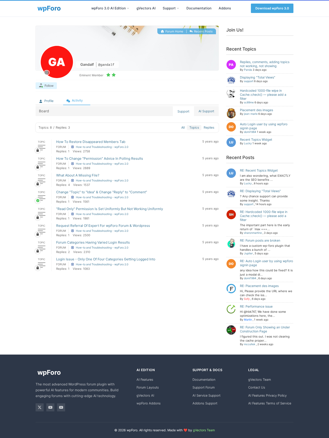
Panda (248, 69)
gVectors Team (259, 379)
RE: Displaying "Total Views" (260, 191)
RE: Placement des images (259, 286)
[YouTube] (50, 407)
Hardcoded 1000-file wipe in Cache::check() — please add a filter (263, 94)
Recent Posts (203, 31)
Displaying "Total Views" (257, 77)
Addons (225, 8)
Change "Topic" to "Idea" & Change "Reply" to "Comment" (101, 192)
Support (169, 8)
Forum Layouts (148, 387)
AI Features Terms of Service (269, 403)
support (248, 81)
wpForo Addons (149, 403)
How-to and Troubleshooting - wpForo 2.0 (102, 147)
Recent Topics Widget (256, 139)
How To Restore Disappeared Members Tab (90, 142)
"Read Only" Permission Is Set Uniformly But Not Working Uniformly (109, 209)
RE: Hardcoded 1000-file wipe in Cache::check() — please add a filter (263, 216)
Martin (248, 319)
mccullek (249, 344)
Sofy (247, 298)
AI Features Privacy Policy (267, 395)
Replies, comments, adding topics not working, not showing (264, 64)
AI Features (145, 379)
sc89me (249, 102)
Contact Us (256, 387)
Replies (209, 127)
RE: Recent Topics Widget (259, 170)
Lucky (248, 143)
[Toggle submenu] (128, 8)
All (183, 127)
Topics (194, 127)
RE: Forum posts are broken (260, 240)
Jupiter (248, 253)
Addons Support (204, 403)
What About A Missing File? (77, 175)
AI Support (206, 111)
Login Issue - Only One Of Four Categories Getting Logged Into (105, 259)
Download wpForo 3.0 (272, 8)
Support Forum (203, 387)
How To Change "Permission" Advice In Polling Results (99, 158)
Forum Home (173, 31)
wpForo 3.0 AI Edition (108, 8)
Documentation (199, 8)
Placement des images (256, 110)
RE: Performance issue (256, 306)
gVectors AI (146, 8)
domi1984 (250, 132)
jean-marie (251, 113)
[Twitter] (40, 407)
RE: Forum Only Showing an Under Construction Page (265, 329)
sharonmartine (253, 232)
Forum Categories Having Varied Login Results (93, 242)
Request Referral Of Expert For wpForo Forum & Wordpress (103, 225)
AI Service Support (206, 395)
